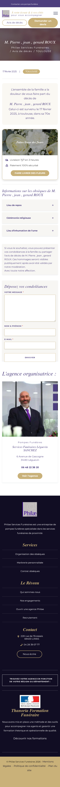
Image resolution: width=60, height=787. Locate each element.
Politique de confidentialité (30, 766)
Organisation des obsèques (30, 554)
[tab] (30, 205)
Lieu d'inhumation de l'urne (22, 230)
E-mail (8, 339)
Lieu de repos (14, 205)
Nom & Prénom (13, 326)
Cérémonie (19, 218)
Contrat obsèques (30, 571)
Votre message (14, 292)
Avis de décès (15, 22)
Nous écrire (29, 654)
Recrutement (30, 617)
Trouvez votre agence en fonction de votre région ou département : (30, 680)
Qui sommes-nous (30, 592)
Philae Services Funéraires (30, 47)
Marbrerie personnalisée (30, 562)
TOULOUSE (44, 51)
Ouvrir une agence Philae (30, 609)
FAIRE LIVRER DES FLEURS (30, 173)
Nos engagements (30, 600)
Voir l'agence (30, 476)
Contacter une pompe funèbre (24, 4)
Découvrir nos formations (30, 738)
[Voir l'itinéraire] (55, 406)
